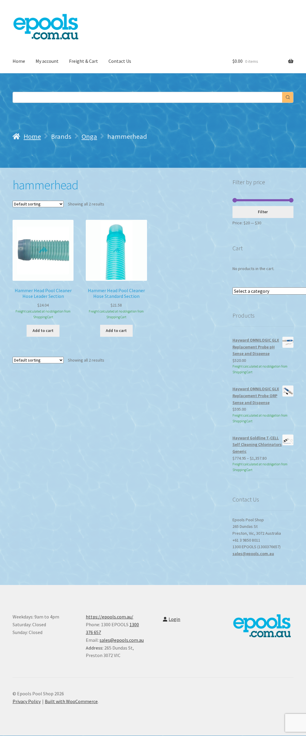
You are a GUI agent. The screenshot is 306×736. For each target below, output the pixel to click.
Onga (89, 136)
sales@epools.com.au (253, 553)
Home (19, 61)
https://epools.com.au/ (109, 617)
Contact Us (119, 61)
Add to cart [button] (43, 330)
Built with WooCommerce (71, 701)
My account (47, 61)
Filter (263, 211)
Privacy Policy (27, 701)
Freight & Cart (83, 61)
